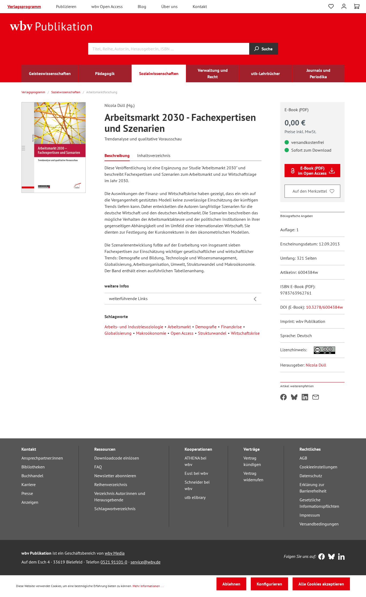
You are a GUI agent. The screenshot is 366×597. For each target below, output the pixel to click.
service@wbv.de (145, 562)
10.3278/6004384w (324, 307)
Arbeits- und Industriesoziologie (133, 326)
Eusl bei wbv (196, 473)
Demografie (205, 326)
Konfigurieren (269, 584)
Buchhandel (32, 475)
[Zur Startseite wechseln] (51, 25)
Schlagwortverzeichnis (115, 508)
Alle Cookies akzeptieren (321, 584)
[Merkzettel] (331, 6)
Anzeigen (29, 502)
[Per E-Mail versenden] (315, 397)
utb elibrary (195, 497)
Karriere (28, 484)
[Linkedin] (340, 557)
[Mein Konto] (344, 6)
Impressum (310, 515)
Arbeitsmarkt (179, 326)
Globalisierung (118, 333)
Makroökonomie (151, 333)
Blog (142, 6)
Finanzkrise (231, 326)
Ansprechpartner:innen (42, 458)
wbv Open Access (107, 6)
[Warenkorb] (356, 6)
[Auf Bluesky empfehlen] (294, 397)
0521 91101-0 (113, 562)
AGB (303, 458)
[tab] (117, 155)
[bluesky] (330, 557)
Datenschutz (311, 475)
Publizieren (66, 6)
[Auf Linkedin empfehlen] (305, 397)
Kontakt (200, 6)
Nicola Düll (316, 365)
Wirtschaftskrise (245, 333)
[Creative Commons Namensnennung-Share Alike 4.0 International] (321, 349)
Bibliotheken (33, 466)
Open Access (182, 333)
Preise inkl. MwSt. (300, 131)
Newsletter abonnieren (115, 475)
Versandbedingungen (319, 524)
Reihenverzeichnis (110, 484)
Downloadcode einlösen (116, 458)
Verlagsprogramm (24, 6)
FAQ (98, 466)
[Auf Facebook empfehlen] (283, 397)
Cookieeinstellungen (318, 466)
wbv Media (115, 553)
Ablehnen (231, 584)
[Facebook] (320, 557)
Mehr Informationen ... (148, 586)
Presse (27, 493)
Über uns (169, 6)
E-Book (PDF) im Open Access (312, 170)
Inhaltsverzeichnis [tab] (153, 155)
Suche (267, 48)
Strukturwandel (212, 333)
